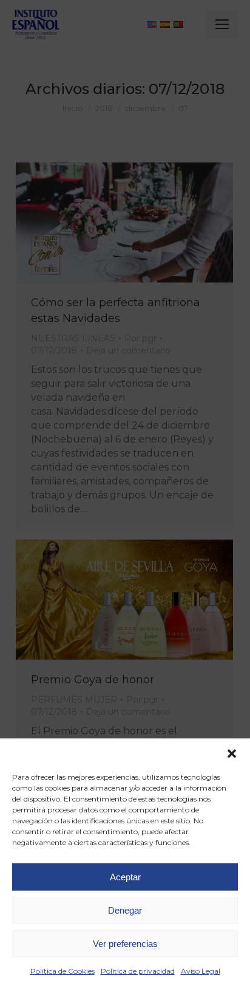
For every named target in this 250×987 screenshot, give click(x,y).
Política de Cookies (62, 970)
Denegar (125, 910)
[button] (232, 754)
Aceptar (125, 877)
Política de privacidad (138, 970)
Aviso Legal (200, 970)
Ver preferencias (125, 943)
